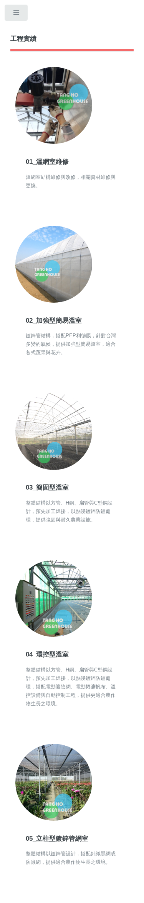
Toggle (16, 14)
